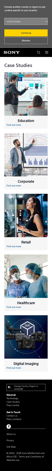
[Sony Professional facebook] (9, 426)
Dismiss (26, 40)
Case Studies (13, 401)
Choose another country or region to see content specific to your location (24, 8)
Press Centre (12, 405)
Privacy (10, 440)
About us (11, 434)
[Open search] (38, 52)
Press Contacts (13, 419)
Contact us (11, 415)
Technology (12, 398)
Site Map (11, 446)
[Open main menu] (46, 52)
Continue (26, 32)
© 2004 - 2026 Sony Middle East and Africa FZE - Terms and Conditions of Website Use (25, 456)
